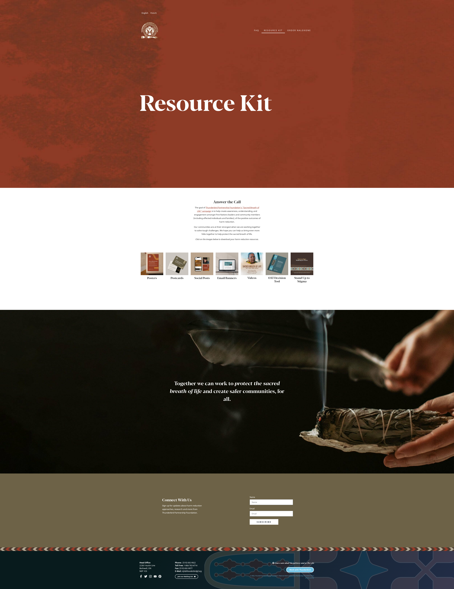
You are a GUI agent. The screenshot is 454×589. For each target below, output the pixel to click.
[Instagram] (150, 576)
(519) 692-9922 (189, 562)
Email (252, 509)
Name (252, 497)
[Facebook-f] (141, 576)
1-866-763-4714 (190, 565)
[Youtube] (155, 576)
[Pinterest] (159, 576)
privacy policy (309, 578)
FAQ (256, 30)
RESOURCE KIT (273, 30)
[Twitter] (145, 576)
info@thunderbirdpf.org (192, 571)
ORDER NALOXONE (299, 30)
